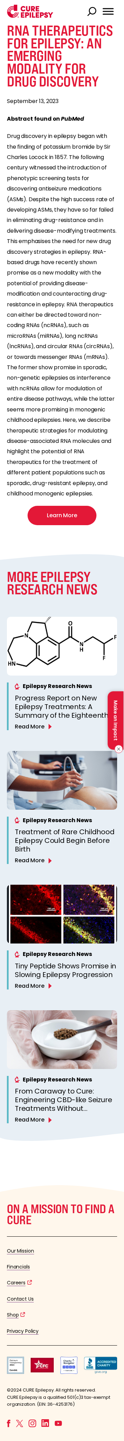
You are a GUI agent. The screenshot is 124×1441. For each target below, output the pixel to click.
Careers (16, 1282)
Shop (13, 1314)
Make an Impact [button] (115, 720)
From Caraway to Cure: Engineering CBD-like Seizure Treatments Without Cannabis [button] (63, 1104)
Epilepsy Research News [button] (57, 686)
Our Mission (20, 1250)
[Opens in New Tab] (15, 1372)
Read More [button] (29, 727)
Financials (18, 1266)
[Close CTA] (118, 749)
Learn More (62, 515)
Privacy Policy (23, 1331)
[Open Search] (92, 12)
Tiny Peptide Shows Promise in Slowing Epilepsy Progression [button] (65, 970)
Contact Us (20, 1298)
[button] (30, 16)
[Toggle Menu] (108, 11)
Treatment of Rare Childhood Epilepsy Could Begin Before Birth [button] (65, 840)
